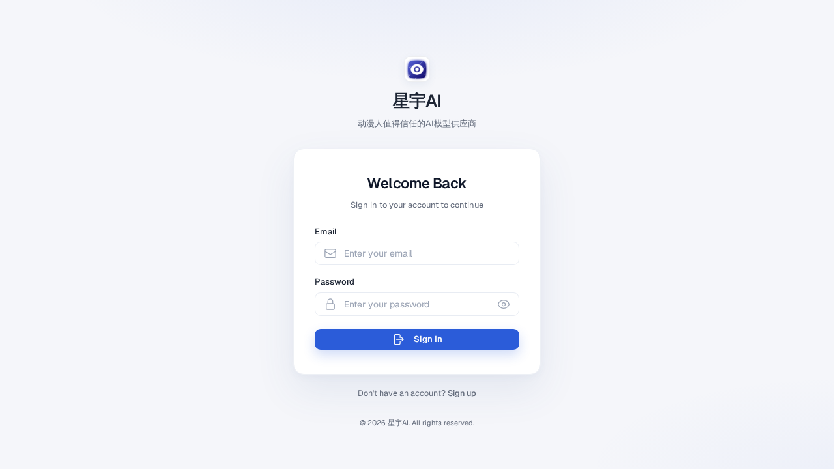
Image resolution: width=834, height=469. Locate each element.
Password (334, 281)
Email (326, 231)
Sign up (462, 393)
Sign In (428, 339)
